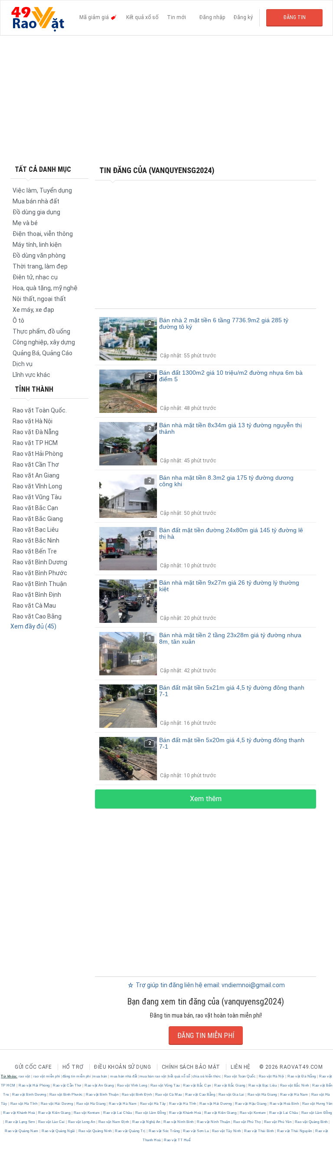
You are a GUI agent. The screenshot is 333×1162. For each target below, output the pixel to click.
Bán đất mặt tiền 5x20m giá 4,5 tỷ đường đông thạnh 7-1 (231, 743)
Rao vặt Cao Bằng (37, 616)
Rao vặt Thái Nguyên (294, 1131)
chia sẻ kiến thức (207, 1076)
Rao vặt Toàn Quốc (240, 1076)
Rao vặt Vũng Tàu (37, 497)
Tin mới (176, 17)
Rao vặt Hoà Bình (284, 1104)
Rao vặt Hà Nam (294, 1095)
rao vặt (24, 1076)
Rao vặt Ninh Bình (179, 1122)
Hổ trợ (73, 1067)
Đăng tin (295, 17)
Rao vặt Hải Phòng (38, 453)
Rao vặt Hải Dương (56, 1104)
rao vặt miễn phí (46, 1076)
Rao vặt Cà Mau (34, 605)
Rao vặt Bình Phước (40, 573)
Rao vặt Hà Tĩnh (24, 1104)
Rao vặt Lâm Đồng (150, 1113)
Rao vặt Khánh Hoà (19, 1113)
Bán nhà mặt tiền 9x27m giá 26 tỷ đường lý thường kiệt (229, 585)
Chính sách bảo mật (191, 1067)
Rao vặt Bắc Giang (38, 518)
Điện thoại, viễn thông (43, 233)
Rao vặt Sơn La (196, 1131)
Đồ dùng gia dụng (36, 212)
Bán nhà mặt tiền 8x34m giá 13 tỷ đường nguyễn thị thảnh (230, 428)
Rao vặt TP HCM (35, 442)
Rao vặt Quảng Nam (22, 1131)
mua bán (100, 1076)
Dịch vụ (23, 363)
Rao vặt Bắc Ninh (36, 540)
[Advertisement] (166, 99)
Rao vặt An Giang (36, 475)
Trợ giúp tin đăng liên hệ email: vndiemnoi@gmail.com (209, 985)
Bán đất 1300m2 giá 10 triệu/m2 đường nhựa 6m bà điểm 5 (231, 376)
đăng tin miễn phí (76, 1076)
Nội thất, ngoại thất (39, 298)
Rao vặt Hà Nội (32, 421)
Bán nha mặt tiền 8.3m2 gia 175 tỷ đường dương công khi (226, 481)
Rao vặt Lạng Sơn (20, 1122)
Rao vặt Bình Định (37, 594)
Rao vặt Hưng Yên (317, 1104)
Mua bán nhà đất (36, 201)
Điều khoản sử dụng (122, 1067)
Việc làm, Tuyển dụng (42, 190)
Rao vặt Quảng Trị (130, 1131)
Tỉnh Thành (34, 389)
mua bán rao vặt (153, 1076)
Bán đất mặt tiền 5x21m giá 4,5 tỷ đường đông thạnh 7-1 (231, 690)
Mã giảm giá (94, 17)
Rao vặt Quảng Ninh (95, 1131)
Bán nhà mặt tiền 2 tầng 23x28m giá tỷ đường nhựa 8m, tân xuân (230, 638)
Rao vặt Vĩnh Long (37, 486)
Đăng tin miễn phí (205, 1035)
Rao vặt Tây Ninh (226, 1131)
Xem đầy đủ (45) (33, 626)
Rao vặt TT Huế (177, 1140)
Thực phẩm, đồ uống (41, 331)
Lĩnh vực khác (31, 374)
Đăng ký (243, 17)
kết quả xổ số (179, 1076)
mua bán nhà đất (123, 1076)
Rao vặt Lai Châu (117, 1113)
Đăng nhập (212, 17)
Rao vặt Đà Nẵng (36, 432)
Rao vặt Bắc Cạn (35, 507)
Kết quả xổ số (142, 17)
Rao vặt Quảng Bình (311, 1122)
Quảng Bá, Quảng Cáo (42, 353)
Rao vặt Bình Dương (40, 562)
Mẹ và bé (25, 222)
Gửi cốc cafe (33, 1067)
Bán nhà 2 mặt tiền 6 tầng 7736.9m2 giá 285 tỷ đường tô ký (223, 323)
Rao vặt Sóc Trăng (164, 1131)
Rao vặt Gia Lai (231, 1095)
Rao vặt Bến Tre (35, 551)
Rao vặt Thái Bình (259, 1131)
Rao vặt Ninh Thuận (213, 1122)
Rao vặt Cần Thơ (36, 464)
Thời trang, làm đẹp (40, 266)
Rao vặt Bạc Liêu (36, 529)
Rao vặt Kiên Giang (54, 1113)
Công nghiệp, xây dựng (44, 342)
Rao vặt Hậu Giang (251, 1104)
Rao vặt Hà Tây (153, 1104)
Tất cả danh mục (43, 169)
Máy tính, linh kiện (37, 244)
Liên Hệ (241, 1067)
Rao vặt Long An (81, 1122)
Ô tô (18, 320)
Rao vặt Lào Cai (51, 1122)
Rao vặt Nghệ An (146, 1122)
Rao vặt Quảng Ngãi (58, 1131)
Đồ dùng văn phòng (39, 255)
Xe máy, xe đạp (33, 309)
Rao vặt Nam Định (113, 1122)
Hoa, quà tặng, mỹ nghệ (45, 288)
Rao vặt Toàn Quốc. (40, 410)
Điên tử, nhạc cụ (35, 277)
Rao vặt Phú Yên (278, 1122)
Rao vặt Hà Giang (262, 1095)
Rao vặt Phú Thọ (247, 1122)
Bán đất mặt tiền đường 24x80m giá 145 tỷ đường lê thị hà (231, 533)
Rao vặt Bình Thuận (40, 583)
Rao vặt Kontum (86, 1113)
